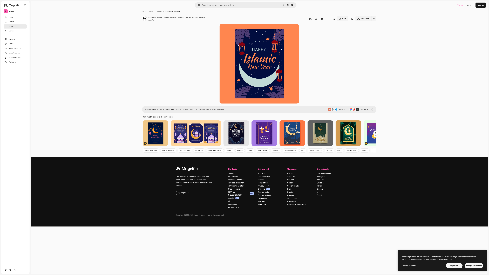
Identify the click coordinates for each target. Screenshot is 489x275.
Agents (233, 198)
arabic (250, 150)
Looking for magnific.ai (296, 204)
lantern (329, 150)
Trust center (263, 198)
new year (276, 150)
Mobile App (232, 204)
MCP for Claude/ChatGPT (240, 193)
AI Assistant (233, 176)
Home (144, 11)
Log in (468, 5)
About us (291, 176)
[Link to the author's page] (144, 19)
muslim (240, 150)
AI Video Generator (236, 183)
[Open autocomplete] (198, 5)
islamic (229, 150)
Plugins (363, 109)
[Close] (371, 109)
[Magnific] (187, 169)
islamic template (168, 150)
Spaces (231, 173)
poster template (316, 150)
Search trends (293, 186)
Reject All (454, 266)
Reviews (290, 179)
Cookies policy (264, 192)
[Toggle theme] (15, 270)
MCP (341, 109)
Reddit (319, 195)
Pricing (460, 5)
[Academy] (10, 270)
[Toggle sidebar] (25, 5)
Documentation (264, 176)
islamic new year (151, 150)
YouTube (320, 179)
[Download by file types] (373, 18)
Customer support (324, 173)
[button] (183, 193)
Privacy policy (263, 186)
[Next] (375, 133)
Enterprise (262, 204)
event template (290, 150)
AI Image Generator (236, 179)
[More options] (327, 18)
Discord (320, 189)
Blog (289, 189)
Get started (263, 169)
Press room (291, 201)
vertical (364, 150)
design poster (352, 150)
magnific (151, 20)
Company (292, 169)
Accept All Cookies (474, 266)
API (229, 201)
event (339, 150)
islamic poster (185, 150)
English (183, 193)
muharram (199, 150)
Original (235, 29)
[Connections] (6, 270)
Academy (262, 173)
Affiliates (261, 201)
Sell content (292, 198)
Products (232, 169)
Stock (151, 11)
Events (290, 192)
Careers (290, 183)
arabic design (263, 150)
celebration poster (215, 150)
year (302, 150)
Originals (263, 189)
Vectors (159, 11)
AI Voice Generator (235, 186)
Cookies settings (264, 195)
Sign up (481, 5)
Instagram (321, 176)
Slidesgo (290, 195)
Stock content (234, 189)
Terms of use (263, 183)
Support (261, 179)
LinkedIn (320, 183)
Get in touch (323, 169)
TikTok (319, 186)
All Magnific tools (235, 207)
